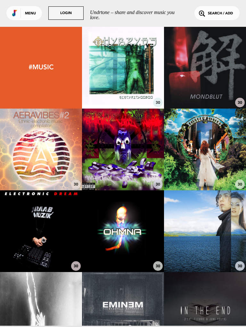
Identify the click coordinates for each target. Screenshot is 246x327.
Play (122, 67)
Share (140, 67)
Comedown (205, 91)
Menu (30, 13)
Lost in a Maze (40, 254)
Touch (122, 91)
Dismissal (41, 173)
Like (105, 67)
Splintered (205, 254)
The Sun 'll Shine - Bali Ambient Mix (123, 251)
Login (66, 13)
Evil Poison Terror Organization (122, 170)
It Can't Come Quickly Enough (205, 170)
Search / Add (220, 13)
